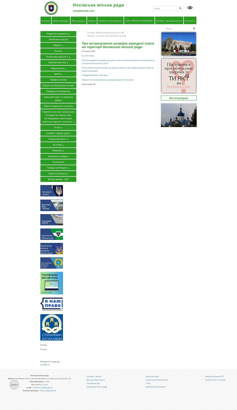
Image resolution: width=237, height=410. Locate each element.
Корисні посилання (57, 173)
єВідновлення (57, 68)
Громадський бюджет (57, 168)
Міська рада (78, 21)
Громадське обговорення (58, 91)
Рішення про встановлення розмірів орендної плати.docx (107, 79)
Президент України (94, 376)
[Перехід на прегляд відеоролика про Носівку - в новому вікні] (179, 43)
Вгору (14, 384)
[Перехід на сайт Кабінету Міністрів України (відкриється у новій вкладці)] (51, 219)
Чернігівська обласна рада (97, 386)
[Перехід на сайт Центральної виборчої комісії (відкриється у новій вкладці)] (51, 262)
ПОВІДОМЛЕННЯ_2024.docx (95, 75)
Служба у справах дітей (57, 133)
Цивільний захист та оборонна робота (58, 98)
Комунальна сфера (57, 156)
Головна (46, 21)
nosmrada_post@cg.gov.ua (42, 387)
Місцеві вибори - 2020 (58, 179)
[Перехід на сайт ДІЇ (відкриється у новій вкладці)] (51, 282)
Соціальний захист (57, 139)
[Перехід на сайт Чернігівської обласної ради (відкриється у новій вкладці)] (51, 233)
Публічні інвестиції (57, 62)
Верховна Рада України (96, 380)
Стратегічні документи (109, 21)
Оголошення (58, 162)
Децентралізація (152, 376)
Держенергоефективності (156, 386)
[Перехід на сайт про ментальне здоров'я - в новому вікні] (179, 75)
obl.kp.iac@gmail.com (48, 390)
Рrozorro (58, 51)
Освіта (57, 127)
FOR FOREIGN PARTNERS (138, 21)
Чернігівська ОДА (93, 383)
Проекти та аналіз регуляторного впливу (106, 35)
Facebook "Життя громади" (215, 380)
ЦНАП (57, 74)
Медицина (57, 150)
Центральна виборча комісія (157, 380)
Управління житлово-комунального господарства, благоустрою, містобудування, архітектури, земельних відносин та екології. (58, 117)
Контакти (189, 21)
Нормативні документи (57, 33)
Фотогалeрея (178, 98)
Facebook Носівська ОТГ (214, 376)
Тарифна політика (58, 80)
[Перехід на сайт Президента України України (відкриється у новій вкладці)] (51, 190)
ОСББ (148, 383)
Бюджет (57, 45)
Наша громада (60, 21)
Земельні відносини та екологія (58, 106)
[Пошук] (180, 8)
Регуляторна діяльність (57, 57)
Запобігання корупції (58, 39)
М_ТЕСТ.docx (88, 55)
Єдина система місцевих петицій (58, 85)
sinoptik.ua (45, 364)
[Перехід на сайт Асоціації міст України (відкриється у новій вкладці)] (51, 327)
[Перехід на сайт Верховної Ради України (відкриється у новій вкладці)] (51, 205)
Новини (92, 21)
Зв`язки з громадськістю (168, 21)
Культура (57, 145)
